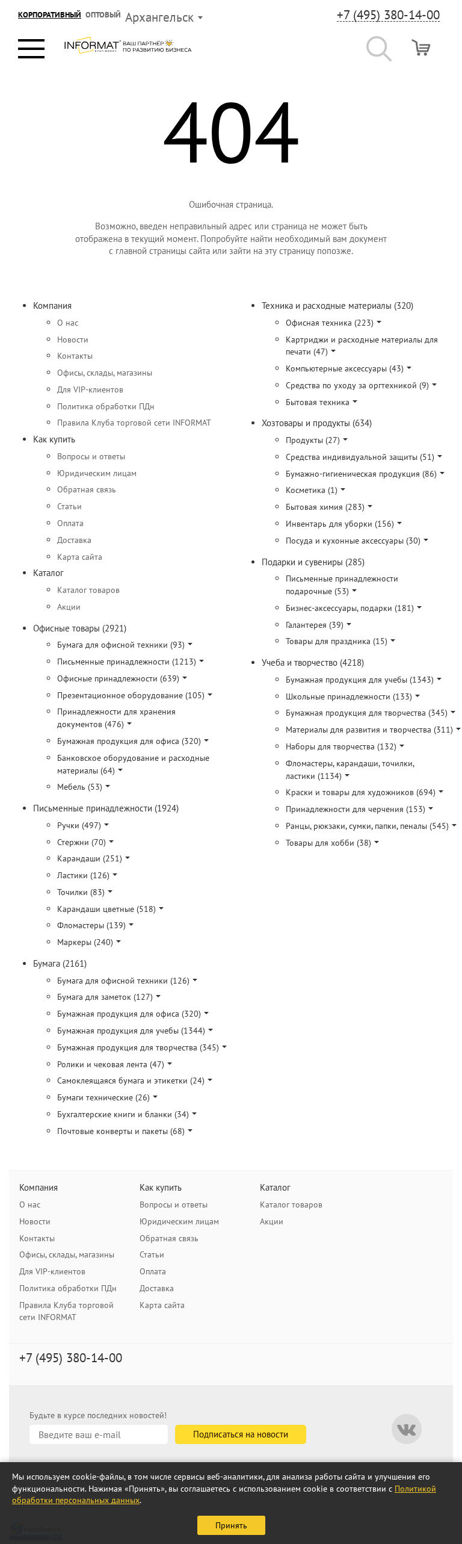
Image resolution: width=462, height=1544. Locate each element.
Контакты (75, 355)
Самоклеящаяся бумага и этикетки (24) (131, 1080)
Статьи (69, 506)
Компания (52, 305)
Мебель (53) (79, 786)
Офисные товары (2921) (79, 628)
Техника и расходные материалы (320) (337, 305)
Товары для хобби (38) (328, 842)
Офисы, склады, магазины (104, 372)
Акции (69, 606)
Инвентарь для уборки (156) (340, 523)
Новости (72, 339)
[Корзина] (421, 47)
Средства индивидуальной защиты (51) (360, 456)
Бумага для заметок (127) (105, 996)
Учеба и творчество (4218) (313, 662)
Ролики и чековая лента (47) (110, 1064)
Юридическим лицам (97, 473)
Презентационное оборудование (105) (131, 695)
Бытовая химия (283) (325, 506)
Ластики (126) (83, 875)
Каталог (48, 572)
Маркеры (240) (85, 942)
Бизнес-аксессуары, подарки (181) (350, 608)
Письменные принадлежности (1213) (126, 661)
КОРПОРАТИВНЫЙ (49, 15)
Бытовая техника (318, 402)
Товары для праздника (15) (336, 641)
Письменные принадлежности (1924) (106, 808)
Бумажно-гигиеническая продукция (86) (361, 473)
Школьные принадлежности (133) (349, 696)
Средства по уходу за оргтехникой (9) (357, 385)
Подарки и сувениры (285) (313, 562)
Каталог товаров (88, 589)
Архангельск (159, 17)
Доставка (74, 540)
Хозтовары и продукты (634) (317, 423)
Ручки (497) (79, 825)
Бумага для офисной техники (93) (121, 644)
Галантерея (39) (314, 624)
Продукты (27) (313, 440)
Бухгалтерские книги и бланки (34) (123, 1114)
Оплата (70, 523)
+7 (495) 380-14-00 (388, 15)
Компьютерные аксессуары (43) (345, 368)
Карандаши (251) (89, 858)
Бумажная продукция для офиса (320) (129, 741)
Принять (231, 1525)
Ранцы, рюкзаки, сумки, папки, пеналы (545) (367, 825)
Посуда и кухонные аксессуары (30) (353, 540)
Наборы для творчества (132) (341, 746)
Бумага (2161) (60, 963)
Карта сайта (79, 556)
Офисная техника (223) (330, 322)
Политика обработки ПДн (106, 406)
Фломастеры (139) (91, 925)
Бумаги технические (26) (103, 1097)
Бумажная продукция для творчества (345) (138, 1047)
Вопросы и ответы (91, 456)
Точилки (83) (81, 892)
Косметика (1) (311, 490)
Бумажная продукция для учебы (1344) (131, 1030)
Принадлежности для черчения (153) (355, 809)
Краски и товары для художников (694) (361, 792)
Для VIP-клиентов (90, 389)
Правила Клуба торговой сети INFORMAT (134, 422)
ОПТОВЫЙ (103, 15)
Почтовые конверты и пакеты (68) (121, 1131)
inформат (128, 50)
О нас (67, 322)
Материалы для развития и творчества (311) (369, 729)
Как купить (54, 439)
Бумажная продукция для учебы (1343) (360, 679)
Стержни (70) (81, 842)
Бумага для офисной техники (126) (123, 980)
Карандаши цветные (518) (106, 909)
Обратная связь (86, 489)
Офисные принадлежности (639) (118, 678)
